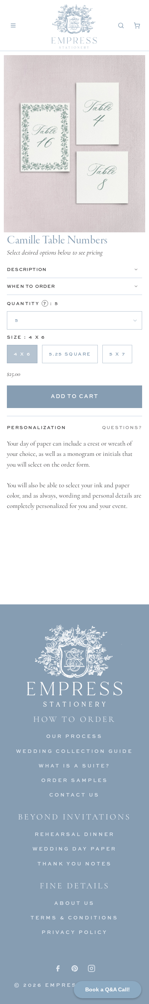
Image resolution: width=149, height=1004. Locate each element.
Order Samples (74, 780)
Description (27, 269)
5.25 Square (70, 354)
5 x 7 (117, 354)
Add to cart (75, 396)
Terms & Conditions (74, 917)
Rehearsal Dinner (75, 834)
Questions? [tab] (122, 427)
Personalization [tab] (36, 427)
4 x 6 (22, 354)
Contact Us (74, 794)
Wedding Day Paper (74, 848)
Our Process (74, 736)
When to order (31, 286)
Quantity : (32, 303)
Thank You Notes (74, 863)
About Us (74, 903)
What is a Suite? (74, 765)
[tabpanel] (74, 475)
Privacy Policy (75, 932)
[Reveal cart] (136, 25)
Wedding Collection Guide (74, 751)
